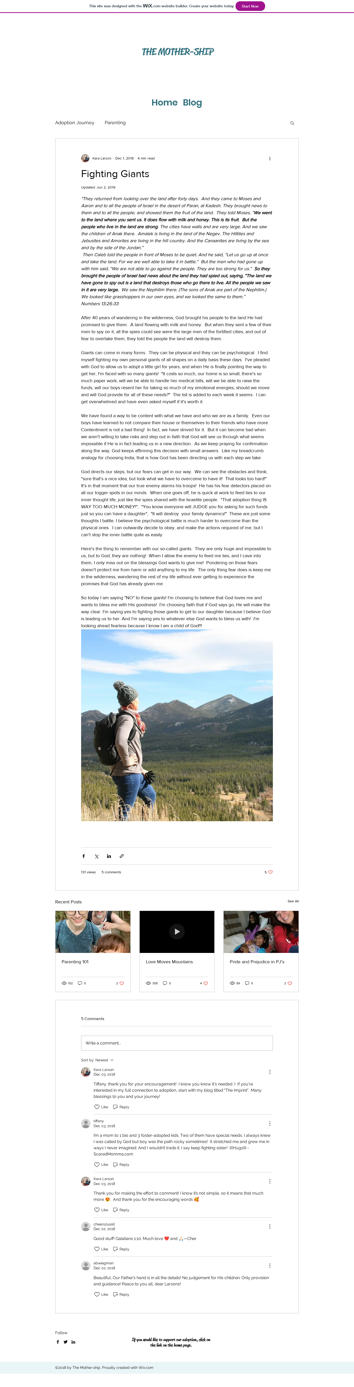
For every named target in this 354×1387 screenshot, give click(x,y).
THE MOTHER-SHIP (178, 51)
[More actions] (270, 158)
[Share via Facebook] (83, 856)
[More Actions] (270, 1072)
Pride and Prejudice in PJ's (257, 961)
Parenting (115, 122)
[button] (292, 123)
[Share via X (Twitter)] (96, 856)
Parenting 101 (75, 961)
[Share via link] (121, 856)
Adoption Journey (74, 122)
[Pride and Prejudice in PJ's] (261, 932)
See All (293, 901)
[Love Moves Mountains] (177, 932)
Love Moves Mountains (169, 961)
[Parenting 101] (92, 932)
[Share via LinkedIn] (109, 856)
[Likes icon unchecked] (97, 1107)
